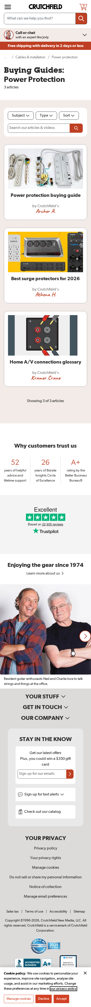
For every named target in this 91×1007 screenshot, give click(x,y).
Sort (66, 116)
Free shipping (45, 46)
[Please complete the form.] (76, 128)
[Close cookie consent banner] (85, 973)
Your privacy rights (45, 858)
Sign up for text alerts (42, 794)
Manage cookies (45, 868)
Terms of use (34, 911)
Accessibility (58, 911)
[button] (85, 636)
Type (44, 116)
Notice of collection (45, 887)
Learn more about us (43, 574)
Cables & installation (30, 57)
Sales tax (12, 911)
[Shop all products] (8, 7)
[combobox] (45, 18)
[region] (45, 636)
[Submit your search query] (81, 18)
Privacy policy (45, 848)
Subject (18, 116)
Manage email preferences (45, 897)
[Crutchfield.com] (46, 7)
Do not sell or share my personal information (45, 877)
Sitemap (79, 911)
